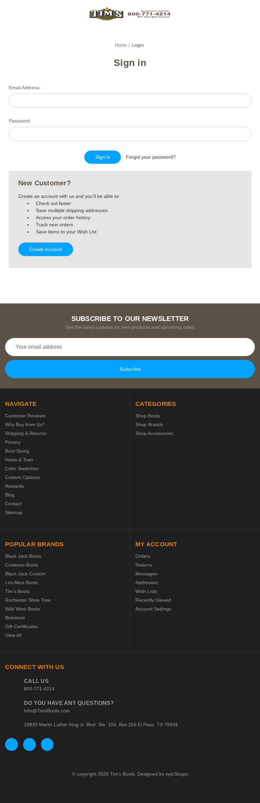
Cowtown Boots (21, 565)
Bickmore (15, 617)
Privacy (13, 442)
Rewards (14, 486)
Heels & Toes (19, 459)
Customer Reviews (25, 415)
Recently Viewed (153, 600)
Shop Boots (147, 415)
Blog (10, 495)
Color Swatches (22, 468)
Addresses (146, 582)
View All (13, 635)
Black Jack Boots (23, 556)
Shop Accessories (154, 433)
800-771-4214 (39, 688)
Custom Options (22, 477)
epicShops (177, 774)
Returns (143, 565)
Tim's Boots (17, 591)
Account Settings (153, 609)
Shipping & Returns (25, 433)
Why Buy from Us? (25, 424)
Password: (20, 120)
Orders (142, 556)
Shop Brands (149, 424)
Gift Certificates (21, 626)
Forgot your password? (151, 157)
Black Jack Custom (25, 573)
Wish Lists (146, 591)
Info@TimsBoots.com (47, 710)
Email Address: (25, 87)
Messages (146, 573)
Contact (13, 503)
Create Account (45, 249)
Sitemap (14, 512)
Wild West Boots (22, 609)
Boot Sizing (17, 451)
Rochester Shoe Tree (28, 600)
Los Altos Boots (21, 582)
